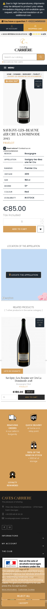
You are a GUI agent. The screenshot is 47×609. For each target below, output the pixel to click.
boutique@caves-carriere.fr (17, 518)
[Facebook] (4, 527)
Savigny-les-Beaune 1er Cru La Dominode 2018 (23, 379)
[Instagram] (10, 527)
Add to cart (19, 229)
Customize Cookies (26, 589)
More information (9, 589)
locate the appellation (24, 274)
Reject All (23, 596)
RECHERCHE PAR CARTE (13, 62)
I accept (23, 603)
